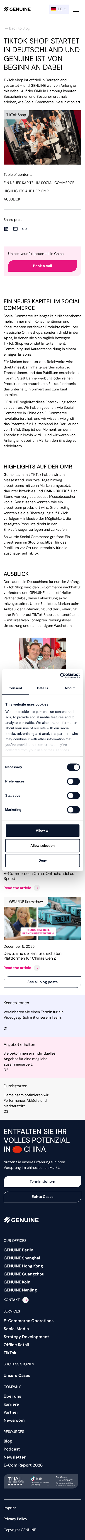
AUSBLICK (12, 199)
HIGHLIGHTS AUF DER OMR (26, 191)
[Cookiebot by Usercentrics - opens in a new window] (60, 676)
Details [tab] (42, 688)
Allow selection (42, 845)
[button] (59, 9)
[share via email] (15, 229)
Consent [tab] (15, 688)
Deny (43, 860)
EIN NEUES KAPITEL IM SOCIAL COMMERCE (39, 182)
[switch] (73, 781)
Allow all (42, 830)
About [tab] (70, 688)
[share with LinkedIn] (6, 229)
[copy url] (24, 229)
